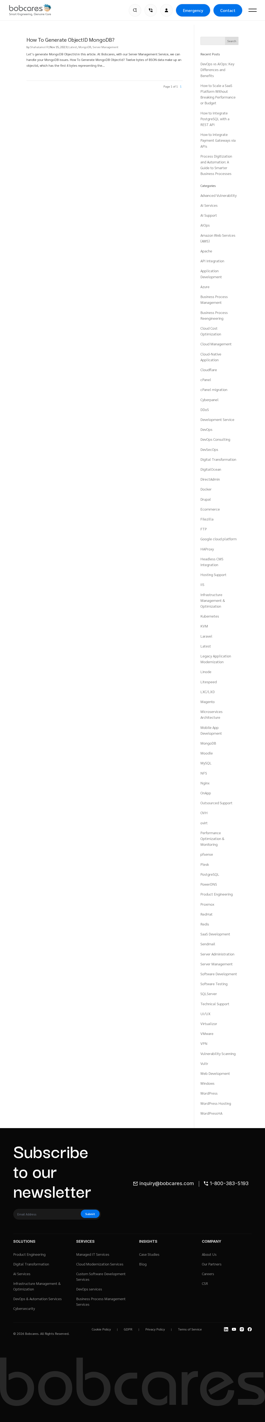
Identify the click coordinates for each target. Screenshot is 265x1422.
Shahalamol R (39, 47)
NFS (203, 773)
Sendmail (207, 943)
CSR (205, 1283)
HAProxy (207, 548)
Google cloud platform (218, 538)
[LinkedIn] (226, 1329)
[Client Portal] (166, 10)
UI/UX (205, 1013)
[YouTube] (234, 1329)
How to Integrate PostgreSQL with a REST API (214, 118)
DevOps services (89, 1289)
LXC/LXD (207, 691)
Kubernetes (209, 616)
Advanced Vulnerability (218, 195)
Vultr (204, 1063)
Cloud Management (216, 343)
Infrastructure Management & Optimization (212, 600)
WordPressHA (211, 1113)
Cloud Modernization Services (99, 1264)
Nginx (205, 782)
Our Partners (212, 1264)
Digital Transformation (218, 459)
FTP (203, 528)
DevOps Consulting (215, 439)
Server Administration (217, 954)
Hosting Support (213, 574)
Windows (207, 1083)
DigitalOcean (210, 469)
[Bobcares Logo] (35, 10)
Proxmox (207, 904)
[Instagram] (242, 1329)
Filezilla (206, 519)
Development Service (217, 419)
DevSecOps (209, 449)
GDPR (128, 1329)
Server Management (105, 47)
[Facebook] (250, 1329)
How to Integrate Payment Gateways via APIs (218, 140)
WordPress (209, 1093)
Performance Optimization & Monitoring (212, 838)
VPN (203, 1043)
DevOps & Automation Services (37, 1298)
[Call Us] (151, 10)
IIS (202, 584)
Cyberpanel (209, 399)
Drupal (205, 499)
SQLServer (208, 993)
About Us (209, 1254)
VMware (206, 1033)
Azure (205, 286)
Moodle (206, 753)
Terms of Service (190, 1329)
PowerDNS (208, 884)
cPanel (205, 379)
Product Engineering (216, 894)
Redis (204, 924)
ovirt (204, 822)
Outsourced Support (216, 802)
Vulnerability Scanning (218, 1053)
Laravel (206, 636)
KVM (204, 626)
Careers (208, 1273)
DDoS (204, 409)
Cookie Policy (101, 1329)
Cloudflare (208, 369)
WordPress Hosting (215, 1103)
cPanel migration (213, 389)
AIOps (205, 225)
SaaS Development (215, 933)
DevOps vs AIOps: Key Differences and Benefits (217, 69)
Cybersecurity (24, 1308)
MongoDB (84, 47)
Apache (206, 250)
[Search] (135, 10)
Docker (206, 489)
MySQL (206, 762)
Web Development (215, 1073)
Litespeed (208, 681)
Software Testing (214, 983)
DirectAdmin (210, 479)
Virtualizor (208, 1023)
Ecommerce (210, 509)
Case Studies (149, 1254)
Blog (143, 1264)
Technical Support (214, 1003)
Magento (207, 701)
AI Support (208, 215)
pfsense (206, 854)
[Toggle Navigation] (252, 10)
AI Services (209, 205)
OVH (204, 812)
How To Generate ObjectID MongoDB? (70, 39)
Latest (73, 47)
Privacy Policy (155, 1329)
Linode (205, 671)
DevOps (206, 429)
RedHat (206, 914)
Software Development (218, 973)
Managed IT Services (92, 1254)
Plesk (204, 864)
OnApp (205, 792)
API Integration (212, 260)
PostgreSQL (209, 874)
